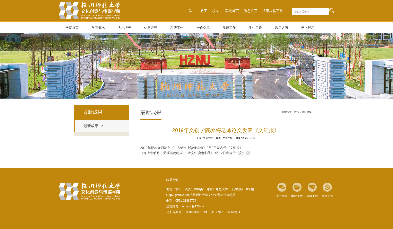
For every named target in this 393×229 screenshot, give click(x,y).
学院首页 (72, 27)
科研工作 (176, 27)
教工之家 (281, 27)
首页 (296, 112)
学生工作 (255, 27)
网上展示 (307, 27)
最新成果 (307, 112)
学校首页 (232, 11)
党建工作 (229, 27)
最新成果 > (94, 126)
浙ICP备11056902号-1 (225, 212)
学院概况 (98, 27)
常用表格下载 (272, 11)
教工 (203, 11)
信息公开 (250, 11)
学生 (192, 11)
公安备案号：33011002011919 (186, 212)
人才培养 (124, 27)
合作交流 (203, 27)
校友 (215, 11)
